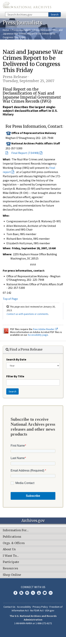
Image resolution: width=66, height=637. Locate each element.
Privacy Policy (40, 606)
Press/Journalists (21, 30)
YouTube (39, 593)
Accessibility (24, 606)
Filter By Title (15, 376)
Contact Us (9, 606)
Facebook (15, 593)
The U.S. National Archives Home (27, 6)
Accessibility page (38, 334)
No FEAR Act (36, 610)
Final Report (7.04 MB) (25, 153)
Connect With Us (33, 587)
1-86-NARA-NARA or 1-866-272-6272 (33, 623)
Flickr (50, 593)
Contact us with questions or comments (27, 314)
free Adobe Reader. (44, 329)
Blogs (45, 593)
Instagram (27, 593)
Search (54, 14)
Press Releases (42, 30)
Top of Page (10, 299)
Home (6, 30)
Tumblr (33, 593)
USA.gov (49, 610)
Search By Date (16, 359)
